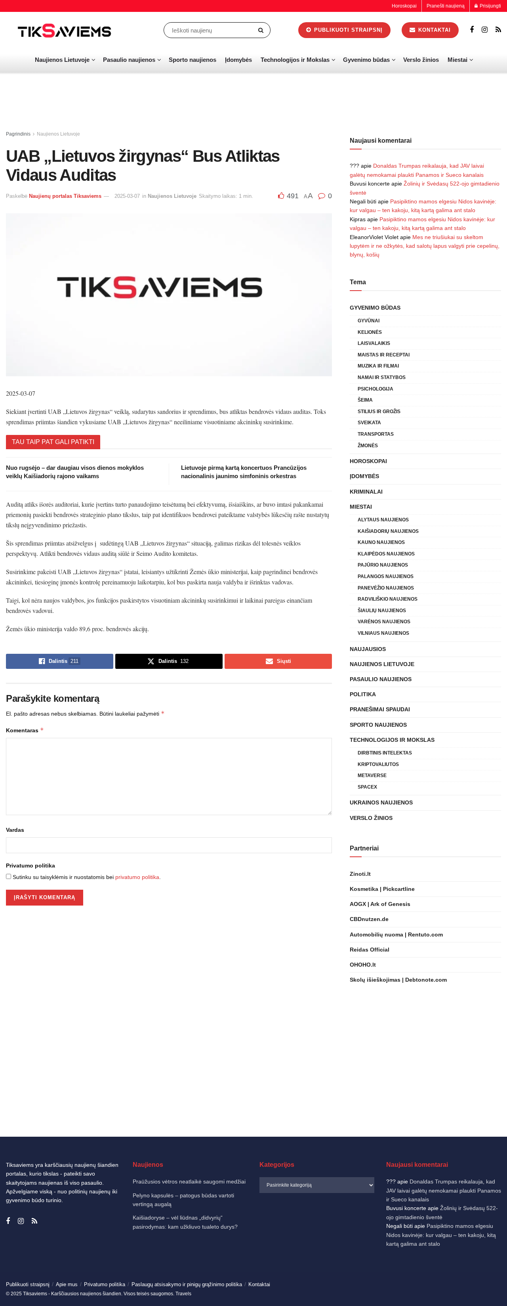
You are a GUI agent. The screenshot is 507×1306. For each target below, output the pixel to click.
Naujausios (368, 649)
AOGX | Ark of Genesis (380, 904)
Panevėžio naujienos (386, 588)
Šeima (365, 400)
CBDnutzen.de (369, 919)
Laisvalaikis (374, 343)
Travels (183, 1293)
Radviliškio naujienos (387, 599)
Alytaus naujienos (383, 520)
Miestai (457, 59)
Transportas (376, 434)
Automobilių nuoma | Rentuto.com (396, 934)
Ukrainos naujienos (381, 802)
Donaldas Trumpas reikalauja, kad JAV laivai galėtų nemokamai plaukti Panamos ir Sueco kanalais (443, 1190)
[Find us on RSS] (498, 29)
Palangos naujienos (386, 576)
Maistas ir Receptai (384, 355)
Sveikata (369, 422)
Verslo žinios (421, 59)
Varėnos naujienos (384, 621)
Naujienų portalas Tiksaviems (65, 196)
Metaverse (372, 775)
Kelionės (370, 332)
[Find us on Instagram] (485, 29)
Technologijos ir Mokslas (295, 59)
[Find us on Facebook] (472, 29)
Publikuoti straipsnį (347, 30)
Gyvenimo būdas (366, 59)
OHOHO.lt (363, 964)
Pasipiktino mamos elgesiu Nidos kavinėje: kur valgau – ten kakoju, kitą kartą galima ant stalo (441, 1235)
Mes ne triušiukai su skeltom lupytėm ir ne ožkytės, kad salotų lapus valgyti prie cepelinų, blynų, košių (424, 246)
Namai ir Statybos (382, 377)
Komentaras (25, 730)
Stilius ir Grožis (379, 411)
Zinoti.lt (360, 874)
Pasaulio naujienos (129, 59)
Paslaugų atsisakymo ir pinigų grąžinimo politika (187, 1284)
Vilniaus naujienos (383, 633)
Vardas (15, 830)
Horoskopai (404, 6)
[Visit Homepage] (65, 30)
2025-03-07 (127, 196)
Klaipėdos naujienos (386, 554)
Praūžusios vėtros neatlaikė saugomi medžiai (189, 1181)
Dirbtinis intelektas (385, 753)
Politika (363, 694)
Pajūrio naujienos (383, 565)
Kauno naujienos (381, 542)
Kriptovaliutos (378, 764)
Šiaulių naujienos (382, 610)
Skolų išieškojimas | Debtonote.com (398, 980)
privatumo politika (137, 877)
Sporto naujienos (192, 59)
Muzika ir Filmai (378, 366)
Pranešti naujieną (446, 6)
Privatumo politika (30, 865)
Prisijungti (489, 6)
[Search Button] (262, 30)
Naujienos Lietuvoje (62, 59)
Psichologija (375, 389)
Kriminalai (366, 491)
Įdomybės (238, 59)
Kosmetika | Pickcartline (382, 889)
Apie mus (67, 1284)
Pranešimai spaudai (380, 709)
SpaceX (367, 787)
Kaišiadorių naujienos (388, 531)
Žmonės (368, 445)
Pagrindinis (18, 134)
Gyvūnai (368, 321)
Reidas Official (369, 949)
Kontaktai (433, 30)
